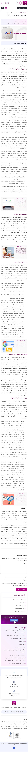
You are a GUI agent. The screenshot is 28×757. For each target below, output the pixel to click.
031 (6, 3)
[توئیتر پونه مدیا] (10, 712)
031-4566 (14, 684)
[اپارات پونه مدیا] (22, 712)
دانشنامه (21, 12)
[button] (25, 43)
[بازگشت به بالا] (14, 748)
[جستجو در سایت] (2, 8)
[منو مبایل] (5, 8)
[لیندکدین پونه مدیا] (18, 712)
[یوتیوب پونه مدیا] (8, 712)
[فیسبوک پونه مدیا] (12, 712)
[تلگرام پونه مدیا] (16, 712)
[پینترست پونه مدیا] (20, 712)
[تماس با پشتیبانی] (1, 3)
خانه (25, 12)
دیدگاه (25, 564)
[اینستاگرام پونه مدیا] (14, 712)
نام (25, 577)
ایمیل (25, 580)
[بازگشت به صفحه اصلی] (20, 3)
